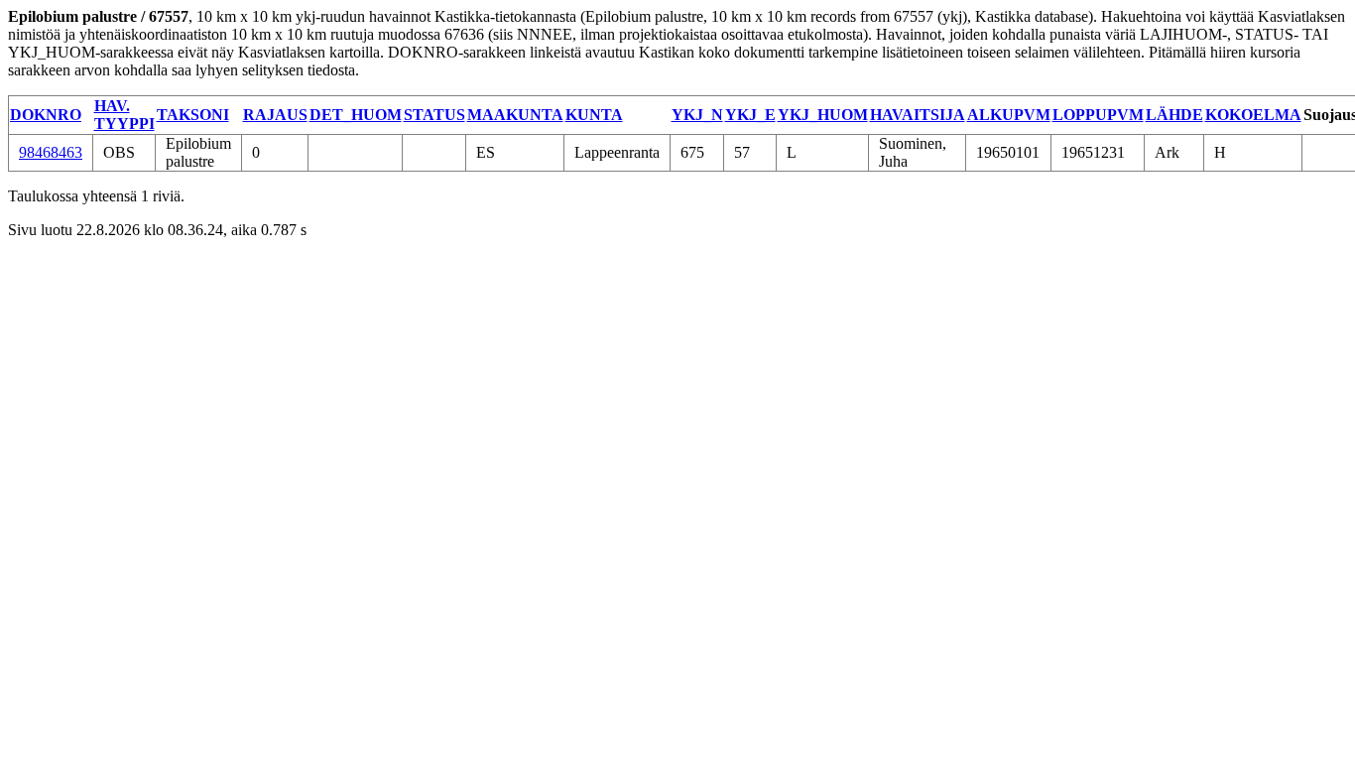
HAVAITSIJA (917, 114)
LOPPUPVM (1098, 114)
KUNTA (594, 114)
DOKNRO (45, 114)
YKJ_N (697, 114)
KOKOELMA (1253, 114)
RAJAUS (275, 114)
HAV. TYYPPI (124, 114)
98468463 (50, 152)
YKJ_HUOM (823, 114)
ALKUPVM (1008, 114)
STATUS (434, 114)
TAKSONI (193, 114)
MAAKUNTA (515, 114)
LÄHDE (1174, 114)
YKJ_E (750, 114)
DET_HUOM (355, 114)
